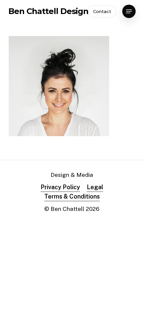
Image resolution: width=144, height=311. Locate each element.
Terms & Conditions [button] (72, 196)
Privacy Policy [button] (60, 187)
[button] (129, 11)
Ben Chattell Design (48, 11)
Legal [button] (95, 187)
